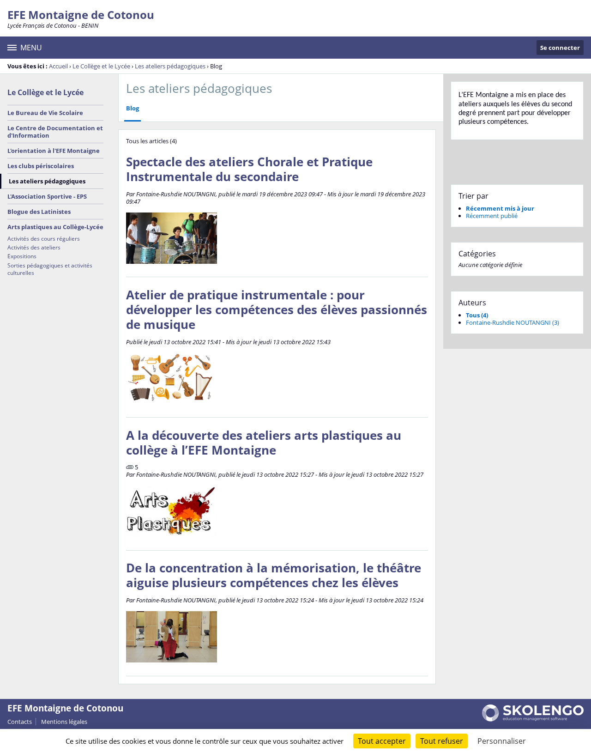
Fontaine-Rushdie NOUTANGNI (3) (512, 322)
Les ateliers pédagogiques (170, 66)
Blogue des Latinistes (39, 211)
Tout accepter (382, 741)
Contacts (19, 721)
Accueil (58, 66)
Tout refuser (441, 741)
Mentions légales (64, 721)
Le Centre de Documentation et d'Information (55, 132)
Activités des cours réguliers (43, 239)
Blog (132, 108)
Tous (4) (477, 315)
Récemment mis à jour (500, 208)
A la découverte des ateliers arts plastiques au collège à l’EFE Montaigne (263, 442)
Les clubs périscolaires (40, 166)
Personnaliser (501, 741)
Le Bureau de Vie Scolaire (45, 113)
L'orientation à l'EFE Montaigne (53, 150)
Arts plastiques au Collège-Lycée (55, 227)
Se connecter (560, 47)
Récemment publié (492, 215)
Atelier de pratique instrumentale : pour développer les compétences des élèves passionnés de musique (276, 310)
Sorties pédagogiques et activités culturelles (49, 269)
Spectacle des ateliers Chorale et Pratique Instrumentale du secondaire (249, 169)
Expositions (21, 256)
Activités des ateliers (33, 247)
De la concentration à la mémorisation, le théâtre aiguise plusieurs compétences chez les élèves (273, 575)
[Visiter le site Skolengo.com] (533, 719)
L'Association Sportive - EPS (47, 196)
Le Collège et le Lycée (101, 66)
